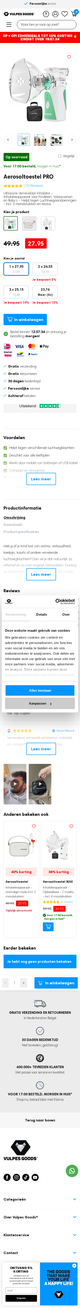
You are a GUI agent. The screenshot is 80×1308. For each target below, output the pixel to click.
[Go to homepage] (19, 14)
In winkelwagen (28, 319)
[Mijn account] (55, 14)
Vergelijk (68, 156)
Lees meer (41, 478)
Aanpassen (37, 703)
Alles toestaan (40, 690)
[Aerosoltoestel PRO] (11, 223)
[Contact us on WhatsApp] (72, 1171)
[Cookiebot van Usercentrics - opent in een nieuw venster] (56, 602)
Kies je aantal (14, 258)
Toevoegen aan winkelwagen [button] (48, 926)
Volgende (21, 1298)
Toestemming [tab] (15, 614)
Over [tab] (66, 614)
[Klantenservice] (46, 14)
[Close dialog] (74, 1265)
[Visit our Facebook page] (7, 1177)
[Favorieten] (65, 14)
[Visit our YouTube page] (35, 1177)
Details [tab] (41, 614)
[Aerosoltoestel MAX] (48, 223)
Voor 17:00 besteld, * (40, 1094)
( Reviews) (33, 185)
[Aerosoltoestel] (29, 223)
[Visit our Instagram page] (16, 1177)
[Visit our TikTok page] (25, 1177)
